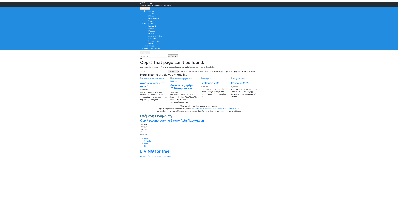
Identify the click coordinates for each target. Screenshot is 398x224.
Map (146, 143)
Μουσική (151, 31)
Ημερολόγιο (149, 11)
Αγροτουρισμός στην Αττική (152, 85)
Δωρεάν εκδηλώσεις (152, 48)
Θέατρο (151, 33)
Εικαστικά (152, 38)
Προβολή (151, 28)
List (145, 146)
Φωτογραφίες (153, 18)
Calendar (147, 141)
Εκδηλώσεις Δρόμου (156, 41)
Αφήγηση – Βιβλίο (155, 36)
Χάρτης (151, 13)
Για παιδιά (152, 26)
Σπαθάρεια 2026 (210, 83)
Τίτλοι (150, 21)
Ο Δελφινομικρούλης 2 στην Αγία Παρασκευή (172, 120)
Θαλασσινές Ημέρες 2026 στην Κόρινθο (182, 87)
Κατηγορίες (148, 23)
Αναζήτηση (145, 53)
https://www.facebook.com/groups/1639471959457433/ (217, 109)
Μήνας (151, 16)
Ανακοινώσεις (149, 46)
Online (150, 43)
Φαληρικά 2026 (240, 83)
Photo (146, 138)
